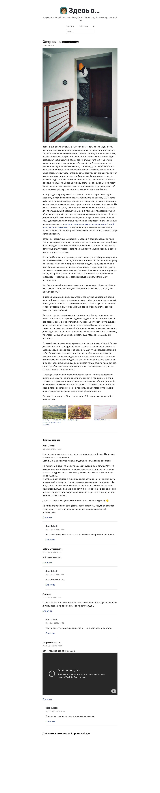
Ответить (47, 517)
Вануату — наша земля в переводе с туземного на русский (54, 422)
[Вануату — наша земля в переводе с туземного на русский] (54, 412)
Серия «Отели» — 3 (102, 420)
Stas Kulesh (51, 526)
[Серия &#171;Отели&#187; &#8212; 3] (105, 412)
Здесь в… (84, 10)
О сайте (70, 26)
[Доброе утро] (79, 412)
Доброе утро (73, 420)
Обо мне (83, 26)
